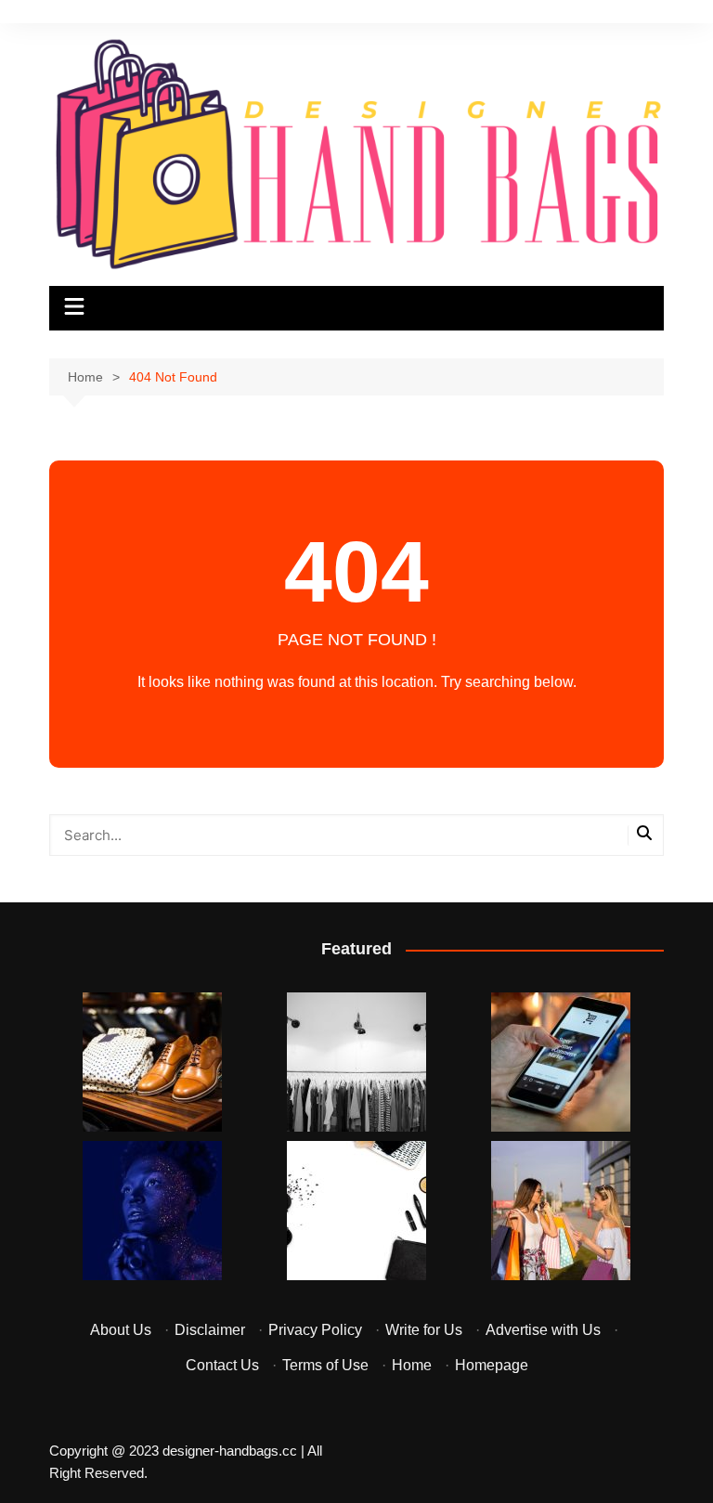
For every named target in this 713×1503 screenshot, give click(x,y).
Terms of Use (325, 1365)
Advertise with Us (543, 1330)
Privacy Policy (315, 1330)
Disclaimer (210, 1330)
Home (412, 1365)
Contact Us (222, 1365)
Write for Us (423, 1330)
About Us (120, 1330)
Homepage (491, 1365)
